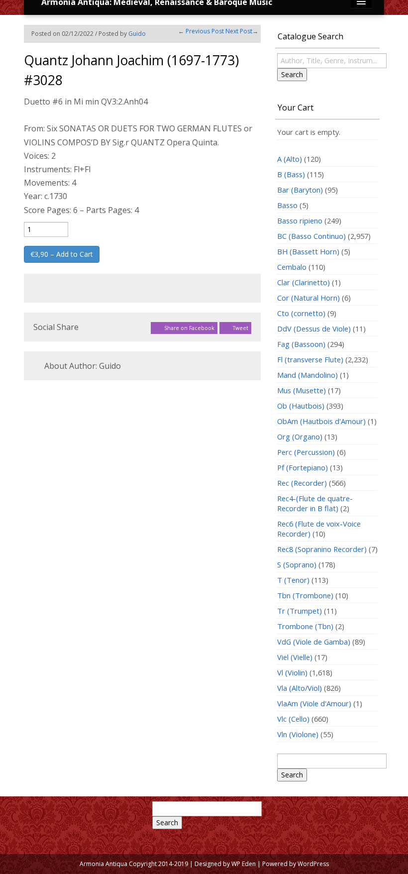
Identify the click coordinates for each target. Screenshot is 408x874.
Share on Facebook (188, 328)
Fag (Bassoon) (301, 344)
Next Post (241, 31)
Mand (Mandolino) (307, 375)
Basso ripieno (299, 220)
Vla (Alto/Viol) (299, 688)
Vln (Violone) (297, 734)
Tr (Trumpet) (299, 611)
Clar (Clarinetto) (303, 282)
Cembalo (291, 267)
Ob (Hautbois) (300, 406)
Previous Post (201, 31)
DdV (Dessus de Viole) (314, 328)
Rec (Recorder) (302, 483)
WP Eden (243, 864)
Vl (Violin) (292, 672)
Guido (137, 33)
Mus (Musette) (301, 390)
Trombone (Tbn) (305, 626)
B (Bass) (291, 174)
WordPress (313, 864)
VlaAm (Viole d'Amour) (314, 703)
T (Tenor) (293, 580)
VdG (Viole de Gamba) (313, 642)
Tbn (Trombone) (305, 595)
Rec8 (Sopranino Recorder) (322, 549)
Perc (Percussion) (306, 452)
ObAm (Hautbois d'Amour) (321, 421)
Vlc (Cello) (293, 719)
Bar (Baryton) (300, 190)
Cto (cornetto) (301, 313)
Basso (287, 205)
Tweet (239, 328)
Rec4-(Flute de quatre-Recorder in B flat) (315, 503)
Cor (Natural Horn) (308, 298)
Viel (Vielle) (294, 657)
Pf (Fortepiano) (302, 467)
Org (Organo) (299, 436)
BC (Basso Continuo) (311, 236)
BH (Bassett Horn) (308, 251)
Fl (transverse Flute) (310, 359)
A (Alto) (289, 159)
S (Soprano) (296, 564)
